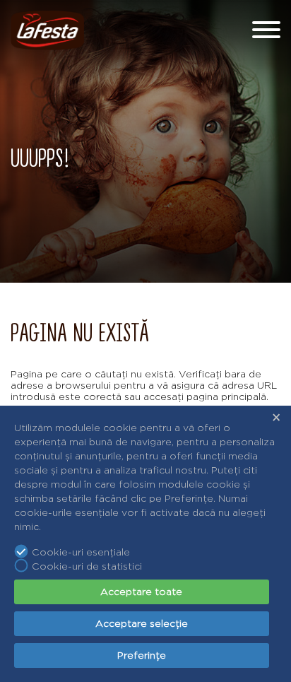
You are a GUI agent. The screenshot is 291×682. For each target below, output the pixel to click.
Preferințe (141, 655)
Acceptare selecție (141, 623)
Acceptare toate (141, 591)
